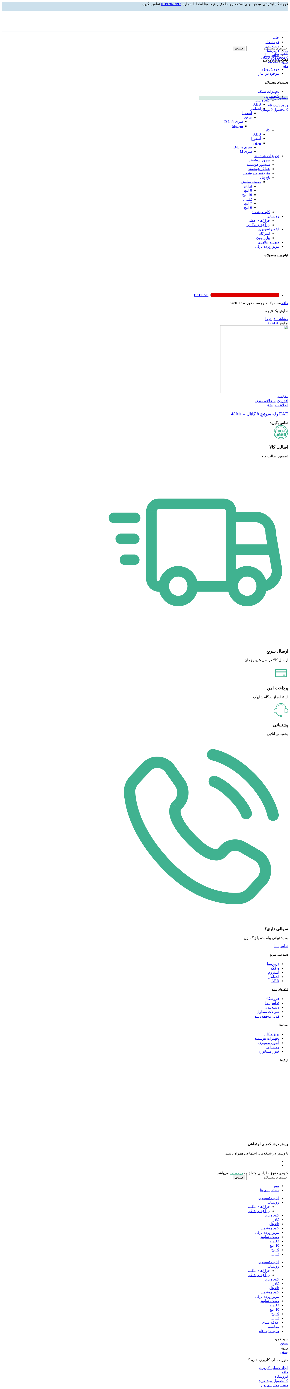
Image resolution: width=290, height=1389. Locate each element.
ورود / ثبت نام (269, 1331)
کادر (267, 130)
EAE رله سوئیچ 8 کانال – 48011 (259, 414)
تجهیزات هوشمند (266, 156)
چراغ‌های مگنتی (258, 225)
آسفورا (247, 113)
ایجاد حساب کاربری (273, 1368)
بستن (284, 1343)
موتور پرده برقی (267, 246)
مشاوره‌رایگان (277, 98)
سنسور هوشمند (258, 164)
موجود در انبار (269, 73)
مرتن (248, 117)
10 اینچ (247, 195)
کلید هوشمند (261, 212)
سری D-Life (233, 121)
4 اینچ (248, 186)
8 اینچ (248, 190)
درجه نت (236, 1173)
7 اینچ (248, 203)
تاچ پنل (265, 177)
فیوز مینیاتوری (268, 242)
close (284, 51)
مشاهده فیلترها (276, 319)
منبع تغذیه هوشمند (256, 173)
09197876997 (171, 4)
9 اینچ (248, 208)
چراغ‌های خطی (259, 220)
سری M (246, 151)
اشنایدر (255, 109)
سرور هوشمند (259, 160)
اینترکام (264, 233)
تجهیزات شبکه (268, 92)
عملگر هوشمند (259, 169)
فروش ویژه (270, 69)
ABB (257, 104)
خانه (284, 303)
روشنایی (272, 216)
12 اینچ (247, 199)
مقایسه (273, 1327)
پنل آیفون (263, 238)
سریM (237, 126)
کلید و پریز (271, 96)
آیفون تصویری (268, 229)
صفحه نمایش (251, 182)
